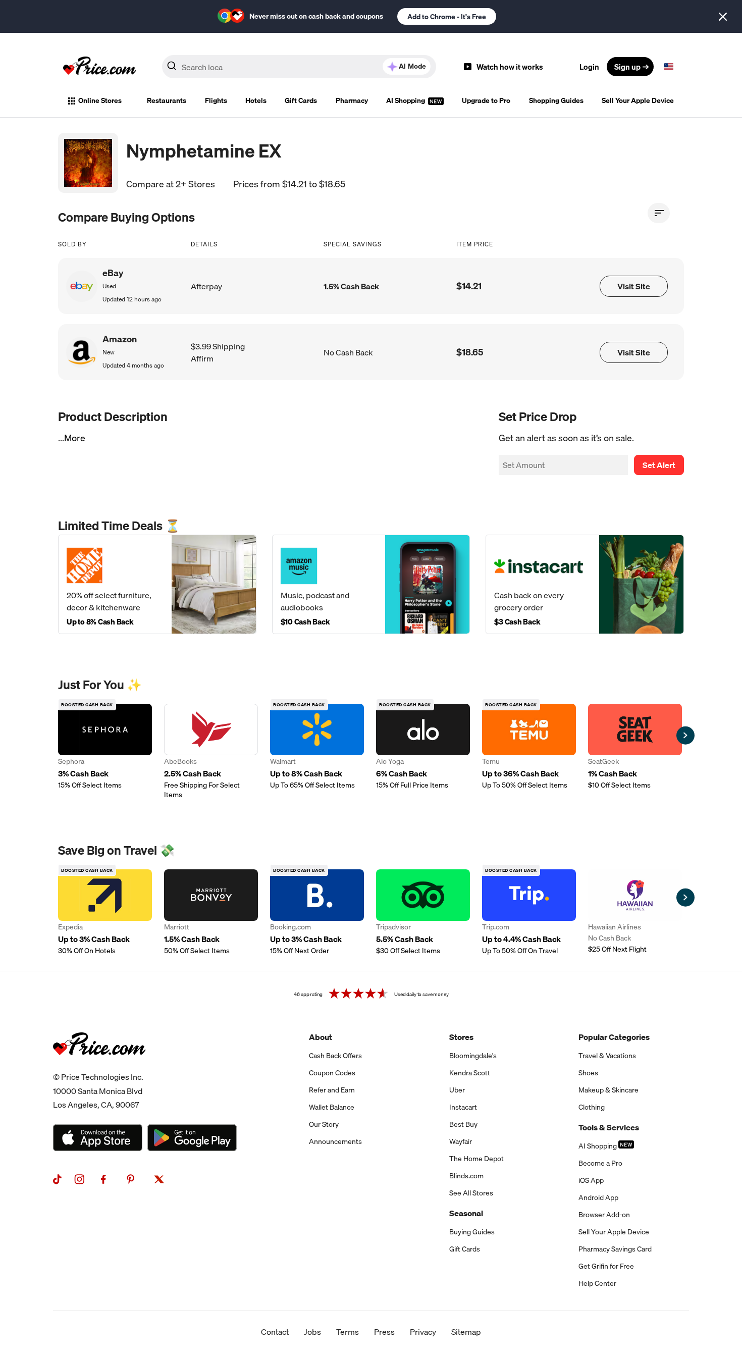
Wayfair (460, 1141)
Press (384, 1332)
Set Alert (659, 465)
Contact (275, 1332)
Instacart (463, 1107)
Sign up (627, 67)
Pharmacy (352, 100)
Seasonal (466, 1213)
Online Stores (100, 100)
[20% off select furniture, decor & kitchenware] (157, 584)
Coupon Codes (332, 1072)
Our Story (324, 1124)
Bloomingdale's (473, 1055)
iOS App (591, 1180)
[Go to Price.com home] (99, 66)
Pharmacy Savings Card (615, 1249)
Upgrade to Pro (486, 100)
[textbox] (668, 67)
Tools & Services (608, 1127)
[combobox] (299, 66)
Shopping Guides (556, 100)
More (74, 438)
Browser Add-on (604, 1214)
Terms (347, 1332)
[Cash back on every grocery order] (584, 584)
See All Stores (471, 1192)
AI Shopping (406, 100)
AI (412, 66)
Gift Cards (301, 100)
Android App (598, 1197)
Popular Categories (614, 1036)
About (320, 1036)
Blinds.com (466, 1175)
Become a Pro (600, 1163)
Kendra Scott (469, 1072)
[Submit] (172, 69)
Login (589, 67)
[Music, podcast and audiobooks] (371, 584)
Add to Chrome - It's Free (446, 16)
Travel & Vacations (607, 1055)
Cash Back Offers (335, 1055)
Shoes (588, 1072)
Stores (461, 1036)
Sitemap (466, 1332)
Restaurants (166, 100)
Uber (457, 1090)
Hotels (256, 100)
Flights (216, 100)
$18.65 (469, 352)
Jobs (312, 1332)
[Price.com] (99, 1066)
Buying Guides (472, 1231)
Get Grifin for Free (606, 1266)
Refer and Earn (332, 1090)
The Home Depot (476, 1158)
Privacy (423, 1332)
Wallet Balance (331, 1107)
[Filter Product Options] (659, 213)
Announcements (335, 1141)
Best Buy (463, 1124)
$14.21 (469, 286)
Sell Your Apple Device (638, 100)
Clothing (591, 1107)
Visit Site (633, 286)
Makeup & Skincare (608, 1090)
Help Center (597, 1283)
